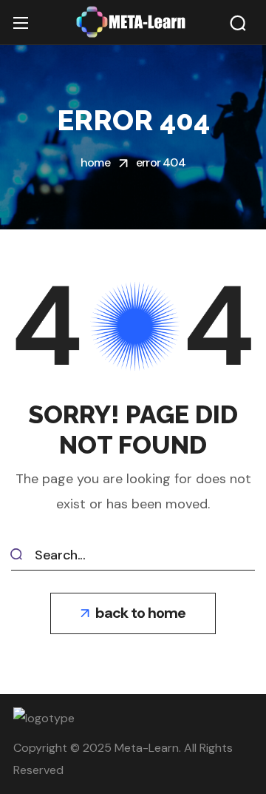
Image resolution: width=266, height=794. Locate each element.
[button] (238, 23)
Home (95, 162)
